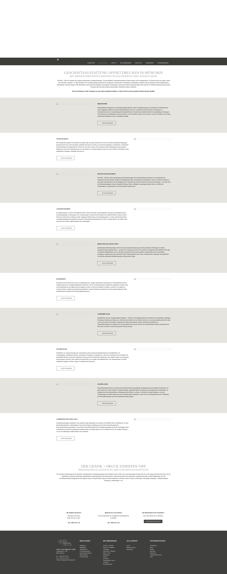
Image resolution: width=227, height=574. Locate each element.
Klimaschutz (130, 549)
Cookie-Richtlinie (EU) (156, 555)
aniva (128, 545)
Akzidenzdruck (83, 549)
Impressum (152, 551)
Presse (151, 547)
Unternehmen (153, 545)
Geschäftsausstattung (85, 551)
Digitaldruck (83, 547)
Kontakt (152, 549)
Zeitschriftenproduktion (86, 553)
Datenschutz (153, 553)
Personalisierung (84, 556)
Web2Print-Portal (131, 547)
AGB (151, 556)
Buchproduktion (84, 555)
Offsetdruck (83, 545)
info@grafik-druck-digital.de (68, 560)
